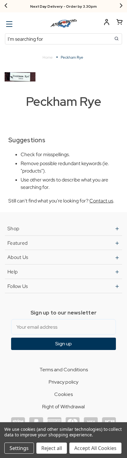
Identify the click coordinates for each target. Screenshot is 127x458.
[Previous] (6, 6)
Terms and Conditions (63, 369)
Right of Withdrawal (63, 406)
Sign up (63, 343)
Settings (19, 448)
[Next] (121, 6)
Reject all (51, 448)
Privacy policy (63, 382)
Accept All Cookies (95, 448)
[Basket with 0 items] (119, 23)
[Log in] (106, 23)
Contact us (101, 201)
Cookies (63, 394)
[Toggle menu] (8, 23)
